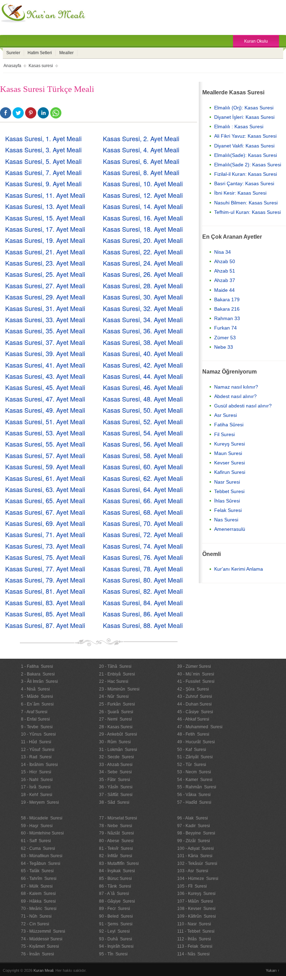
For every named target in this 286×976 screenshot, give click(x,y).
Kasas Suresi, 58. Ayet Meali (143, 455)
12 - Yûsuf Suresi (37, 749)
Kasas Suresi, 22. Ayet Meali (143, 251)
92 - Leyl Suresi (114, 931)
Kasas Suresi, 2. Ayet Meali (141, 138)
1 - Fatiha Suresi (37, 666)
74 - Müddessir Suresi (41, 939)
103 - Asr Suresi (192, 870)
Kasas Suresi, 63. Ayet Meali (45, 489)
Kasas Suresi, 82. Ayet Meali (143, 590)
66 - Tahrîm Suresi (39, 878)
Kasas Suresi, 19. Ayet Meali (45, 240)
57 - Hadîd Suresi (194, 802)
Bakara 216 (227, 309)
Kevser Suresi (229, 462)
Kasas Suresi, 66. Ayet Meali (143, 500)
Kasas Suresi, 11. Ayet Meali (45, 195)
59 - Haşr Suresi (37, 825)
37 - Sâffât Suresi (116, 794)
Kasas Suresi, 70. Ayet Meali (143, 523)
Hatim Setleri (40, 52)
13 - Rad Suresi (36, 756)
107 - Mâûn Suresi (195, 901)
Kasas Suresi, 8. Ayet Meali (141, 172)
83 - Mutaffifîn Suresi (119, 863)
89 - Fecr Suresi (114, 908)
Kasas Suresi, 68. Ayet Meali (143, 511)
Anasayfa (12, 65)
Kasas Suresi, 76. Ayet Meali (143, 557)
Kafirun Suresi (229, 472)
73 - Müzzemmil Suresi (43, 931)
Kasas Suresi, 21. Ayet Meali (45, 251)
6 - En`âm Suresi (37, 704)
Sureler (13, 52)
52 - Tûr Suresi (191, 764)
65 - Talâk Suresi (37, 870)
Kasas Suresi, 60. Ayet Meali (143, 466)
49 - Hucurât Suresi (196, 741)
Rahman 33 (227, 318)
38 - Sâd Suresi (114, 802)
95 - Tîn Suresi (113, 954)
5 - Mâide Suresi (37, 696)
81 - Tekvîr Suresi (116, 848)
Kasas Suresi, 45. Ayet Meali (45, 387)
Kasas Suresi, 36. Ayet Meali (143, 330)
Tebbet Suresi (229, 491)
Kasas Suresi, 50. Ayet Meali (143, 409)
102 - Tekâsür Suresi (197, 863)
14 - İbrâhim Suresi (39, 764)
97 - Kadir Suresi (193, 825)
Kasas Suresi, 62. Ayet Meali (143, 478)
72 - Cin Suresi (35, 923)
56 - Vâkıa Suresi (194, 794)
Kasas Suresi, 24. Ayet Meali (143, 262)
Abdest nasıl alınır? (235, 396)
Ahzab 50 (224, 261)
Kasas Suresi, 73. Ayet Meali (45, 545)
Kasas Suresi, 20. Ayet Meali (143, 240)
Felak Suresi (228, 510)
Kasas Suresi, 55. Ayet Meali (45, 443)
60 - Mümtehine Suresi (42, 833)
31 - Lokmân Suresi (118, 749)
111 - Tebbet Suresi (195, 931)
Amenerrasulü (229, 529)
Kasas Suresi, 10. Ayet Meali (143, 183)
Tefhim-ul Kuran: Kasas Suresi (247, 212)
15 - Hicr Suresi (36, 771)
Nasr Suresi (227, 482)
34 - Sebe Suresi (115, 771)
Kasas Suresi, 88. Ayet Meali (143, 625)
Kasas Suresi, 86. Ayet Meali (143, 613)
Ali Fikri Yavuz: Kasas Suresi (245, 136)
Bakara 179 (227, 299)
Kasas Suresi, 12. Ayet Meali (143, 195)
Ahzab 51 (224, 271)
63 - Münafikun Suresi (41, 855)
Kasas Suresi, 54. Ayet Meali (143, 432)
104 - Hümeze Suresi (197, 878)
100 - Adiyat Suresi (195, 848)
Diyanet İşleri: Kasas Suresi (244, 117)
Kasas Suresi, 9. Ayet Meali (43, 183)
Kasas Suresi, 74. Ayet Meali (143, 545)
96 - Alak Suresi (192, 818)
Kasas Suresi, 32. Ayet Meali (143, 308)
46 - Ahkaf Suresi (193, 719)
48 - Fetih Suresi (193, 734)
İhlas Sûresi (227, 501)
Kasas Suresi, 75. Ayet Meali (45, 557)
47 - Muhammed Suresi (200, 726)
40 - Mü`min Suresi (195, 674)
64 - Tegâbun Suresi (40, 863)
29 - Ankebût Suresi (118, 734)
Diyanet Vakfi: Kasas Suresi (244, 146)
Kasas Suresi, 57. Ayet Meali (45, 455)
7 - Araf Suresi (34, 711)
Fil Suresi (224, 434)
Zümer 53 (225, 337)
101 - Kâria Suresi (194, 855)
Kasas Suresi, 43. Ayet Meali (45, 376)
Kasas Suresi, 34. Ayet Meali (143, 319)
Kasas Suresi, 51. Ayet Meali (45, 421)
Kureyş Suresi (229, 444)
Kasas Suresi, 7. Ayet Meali (43, 172)
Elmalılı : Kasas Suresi (238, 126)
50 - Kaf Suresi (191, 749)
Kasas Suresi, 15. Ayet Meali (45, 217)
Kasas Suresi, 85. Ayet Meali (45, 613)
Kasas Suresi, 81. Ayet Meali (45, 590)
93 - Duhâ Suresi (115, 939)
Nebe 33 (223, 347)
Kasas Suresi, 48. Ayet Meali (143, 398)
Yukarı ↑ (273, 970)
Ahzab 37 (224, 280)
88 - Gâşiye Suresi (117, 901)
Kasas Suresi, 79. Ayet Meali (45, 579)
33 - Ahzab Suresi (116, 764)
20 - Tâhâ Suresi (115, 666)
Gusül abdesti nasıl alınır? (243, 406)
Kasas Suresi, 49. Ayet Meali (45, 409)
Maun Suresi (228, 453)
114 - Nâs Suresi (193, 954)
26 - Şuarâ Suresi (116, 711)
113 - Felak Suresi (194, 946)
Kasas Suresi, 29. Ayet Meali (45, 296)
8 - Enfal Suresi (35, 719)
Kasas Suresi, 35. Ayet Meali (45, 330)
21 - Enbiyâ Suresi (117, 674)
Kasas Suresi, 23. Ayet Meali (45, 262)
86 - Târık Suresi (115, 886)
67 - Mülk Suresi (37, 886)
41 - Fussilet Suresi (195, 681)
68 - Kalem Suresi (38, 893)
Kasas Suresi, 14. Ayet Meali (143, 206)
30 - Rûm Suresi (115, 741)
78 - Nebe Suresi (115, 825)
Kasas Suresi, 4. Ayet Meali (141, 149)
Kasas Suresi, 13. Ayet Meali (45, 206)
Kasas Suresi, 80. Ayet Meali (143, 579)
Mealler (66, 52)
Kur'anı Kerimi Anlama (238, 569)
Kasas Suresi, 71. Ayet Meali (45, 534)
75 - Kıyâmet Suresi (40, 946)
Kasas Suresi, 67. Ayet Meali (45, 511)
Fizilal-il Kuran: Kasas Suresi (245, 174)
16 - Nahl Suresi (37, 779)
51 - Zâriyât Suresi (195, 756)
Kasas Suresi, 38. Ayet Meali (143, 342)
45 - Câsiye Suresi (195, 711)
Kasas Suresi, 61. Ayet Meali (45, 478)
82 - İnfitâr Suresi (115, 855)
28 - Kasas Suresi (116, 726)
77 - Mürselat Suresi (118, 818)
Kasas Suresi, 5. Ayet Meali (43, 161)
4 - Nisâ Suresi (35, 689)
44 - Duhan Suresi (194, 704)
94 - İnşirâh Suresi (116, 946)
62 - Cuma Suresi (38, 848)
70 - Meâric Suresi (39, 908)
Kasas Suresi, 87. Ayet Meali (45, 625)
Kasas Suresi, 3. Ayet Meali (43, 149)
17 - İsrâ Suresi (36, 787)
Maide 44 (224, 290)
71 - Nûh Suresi (36, 916)
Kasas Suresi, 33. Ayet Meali (45, 319)
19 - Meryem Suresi (40, 802)
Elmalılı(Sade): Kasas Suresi (245, 155)
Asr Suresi (225, 415)
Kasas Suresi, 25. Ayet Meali (45, 274)
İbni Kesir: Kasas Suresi (240, 193)
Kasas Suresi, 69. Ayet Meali (45, 523)
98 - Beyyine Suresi (196, 833)
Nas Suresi (226, 519)
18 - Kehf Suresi (36, 794)
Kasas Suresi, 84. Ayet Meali (143, 602)
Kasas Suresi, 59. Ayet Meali (45, 466)
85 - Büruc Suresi (115, 878)
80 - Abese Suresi (116, 840)
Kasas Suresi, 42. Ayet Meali (143, 364)
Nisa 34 (222, 252)
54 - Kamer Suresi (194, 779)
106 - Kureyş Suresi (196, 893)
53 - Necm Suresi (194, 771)
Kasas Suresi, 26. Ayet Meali (143, 274)
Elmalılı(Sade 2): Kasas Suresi (247, 164)
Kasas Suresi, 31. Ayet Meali (45, 308)
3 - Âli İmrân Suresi (39, 681)
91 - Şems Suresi (116, 923)
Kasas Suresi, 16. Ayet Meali (143, 217)
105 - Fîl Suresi (192, 886)
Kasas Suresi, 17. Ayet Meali (45, 228)
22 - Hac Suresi (113, 681)
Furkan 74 (225, 328)
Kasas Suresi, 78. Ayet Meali (143, 568)
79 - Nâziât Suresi (116, 833)
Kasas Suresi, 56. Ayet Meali (143, 443)
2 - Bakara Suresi (38, 674)
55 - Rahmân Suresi (196, 787)
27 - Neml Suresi (115, 719)
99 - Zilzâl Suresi (193, 840)
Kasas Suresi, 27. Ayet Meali (45, 285)
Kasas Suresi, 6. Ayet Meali (141, 161)
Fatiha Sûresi (228, 424)
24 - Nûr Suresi (114, 696)
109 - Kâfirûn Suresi (196, 916)
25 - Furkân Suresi (117, 704)
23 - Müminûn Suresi (119, 689)
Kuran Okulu (256, 41)
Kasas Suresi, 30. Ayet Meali (143, 296)
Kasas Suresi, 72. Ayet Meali (143, 534)
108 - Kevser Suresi (196, 908)
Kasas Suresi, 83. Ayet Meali (45, 602)
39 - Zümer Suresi (194, 666)
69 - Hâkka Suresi (38, 901)
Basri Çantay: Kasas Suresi (244, 183)
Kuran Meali (43, 970)
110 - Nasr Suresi (194, 923)
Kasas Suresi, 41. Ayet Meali (45, 364)
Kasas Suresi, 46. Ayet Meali (143, 387)
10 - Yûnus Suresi (38, 734)
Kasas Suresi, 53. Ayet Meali (45, 432)
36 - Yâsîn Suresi (116, 787)
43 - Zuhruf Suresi (194, 696)
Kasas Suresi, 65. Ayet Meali (45, 500)
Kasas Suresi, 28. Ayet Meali (143, 285)
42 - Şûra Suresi (193, 689)
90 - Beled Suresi (116, 916)
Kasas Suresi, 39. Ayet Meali (45, 353)
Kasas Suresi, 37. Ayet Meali (45, 342)
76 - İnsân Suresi (37, 954)
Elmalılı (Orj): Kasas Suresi (243, 107)
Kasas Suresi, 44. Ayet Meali (143, 376)
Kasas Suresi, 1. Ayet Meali (43, 138)
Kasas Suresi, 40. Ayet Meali (143, 353)
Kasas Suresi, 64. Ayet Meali (143, 489)
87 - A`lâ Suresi (114, 893)
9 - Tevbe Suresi (37, 726)
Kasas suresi (41, 65)
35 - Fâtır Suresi (114, 779)
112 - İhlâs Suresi (194, 939)
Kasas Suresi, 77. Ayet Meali (45, 568)
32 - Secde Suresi (116, 756)
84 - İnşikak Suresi (117, 870)
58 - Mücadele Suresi (41, 818)
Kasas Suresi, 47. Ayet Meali (45, 398)
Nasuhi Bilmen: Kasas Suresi (246, 202)
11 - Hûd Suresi (36, 741)
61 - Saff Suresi (36, 840)
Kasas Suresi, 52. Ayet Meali (143, 421)
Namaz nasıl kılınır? (236, 387)
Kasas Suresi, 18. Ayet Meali (143, 228)
